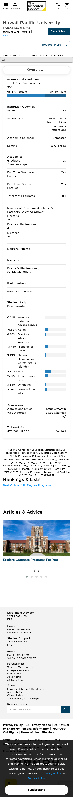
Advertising (14, 676)
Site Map (47, 732)
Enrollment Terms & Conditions (25, 688)
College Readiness (18, 670)
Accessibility (14, 692)
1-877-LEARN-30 (17, 616)
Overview (35, 70)
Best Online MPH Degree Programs (27, 485)
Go (65, 709)
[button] (26, 577)
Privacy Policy (52, 773)
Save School (59, 31)
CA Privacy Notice (38, 725)
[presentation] (34, 571)
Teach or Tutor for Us (20, 667)
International (14, 673)
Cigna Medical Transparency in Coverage (23, 697)
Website (8, 35)
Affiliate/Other (15, 680)
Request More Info (54, 44)
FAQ (9, 619)
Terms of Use (36, 778)
